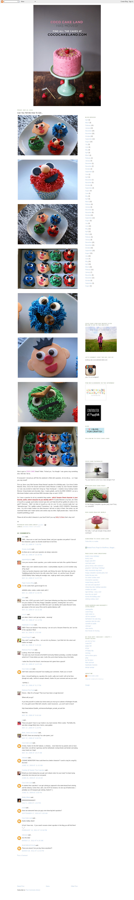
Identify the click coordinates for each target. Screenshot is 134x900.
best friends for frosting (92, 631)
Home (48, 886)
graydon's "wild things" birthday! (95, 568)
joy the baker (89, 660)
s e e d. (24, 614)
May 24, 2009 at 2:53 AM (31, 632)
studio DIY (88, 643)
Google (87, 685)
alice (23, 536)
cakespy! (88, 626)
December (88, 131)
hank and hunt (89, 662)
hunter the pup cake (91, 575)
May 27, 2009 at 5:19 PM (31, 728)
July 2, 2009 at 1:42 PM (31, 803)
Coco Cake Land (27, 669)
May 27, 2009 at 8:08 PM (31, 738)
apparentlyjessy (27, 559)
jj (22, 720)
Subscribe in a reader (91, 541)
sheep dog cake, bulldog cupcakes (95, 587)
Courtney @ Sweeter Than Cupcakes (33, 770)
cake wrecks (89, 628)
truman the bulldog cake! (92, 596)
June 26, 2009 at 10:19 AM (32, 778)
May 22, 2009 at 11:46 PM (32, 593)
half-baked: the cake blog (93, 619)
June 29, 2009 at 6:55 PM (32, 792)
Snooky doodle (26, 549)
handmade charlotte (91, 665)
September (88, 139)
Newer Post (20, 886)
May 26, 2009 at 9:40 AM (31, 715)
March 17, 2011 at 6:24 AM (32, 840)
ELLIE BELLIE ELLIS (28, 845)
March (87, 122)
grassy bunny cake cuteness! (94, 565)
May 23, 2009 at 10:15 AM (32, 610)
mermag (87, 653)
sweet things (89, 612)
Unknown (25, 757)
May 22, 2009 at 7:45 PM (31, 544)
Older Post (74, 886)
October (87, 136)
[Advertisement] (33, 871)
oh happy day (89, 650)
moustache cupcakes (91, 580)
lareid (23, 808)
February (88, 125)
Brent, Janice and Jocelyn (30, 732)
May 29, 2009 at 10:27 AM (32, 753)
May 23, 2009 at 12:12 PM (32, 620)
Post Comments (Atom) (33, 890)
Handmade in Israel (28, 625)
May (86, 150)
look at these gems (91, 655)
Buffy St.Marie (60, 517)
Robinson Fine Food (28, 650)
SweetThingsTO (27, 637)
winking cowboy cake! (92, 599)
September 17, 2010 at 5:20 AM (35, 813)
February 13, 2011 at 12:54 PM (34, 830)
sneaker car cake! (90, 589)
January (87, 128)
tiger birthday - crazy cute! (93, 592)
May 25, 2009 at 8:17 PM (31, 685)
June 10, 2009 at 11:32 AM (32, 765)
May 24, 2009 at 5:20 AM (31, 645)
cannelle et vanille (90, 623)
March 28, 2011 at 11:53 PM (33, 851)
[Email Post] (44, 524)
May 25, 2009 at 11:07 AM (32, 664)
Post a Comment (22, 855)
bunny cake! (89, 558)
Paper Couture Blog (28, 583)
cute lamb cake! (90, 563)
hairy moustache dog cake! (93, 570)
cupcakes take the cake (92, 621)
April (86, 120)
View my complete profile (94, 679)
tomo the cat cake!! (91, 594)
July (86, 144)
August (87, 141)
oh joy (87, 648)
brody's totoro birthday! (92, 556)
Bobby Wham (26, 797)
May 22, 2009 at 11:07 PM (32, 578)
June (86, 147)
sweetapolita (89, 609)
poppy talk (88, 646)
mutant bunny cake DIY (92, 582)
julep (86, 658)
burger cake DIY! (90, 561)
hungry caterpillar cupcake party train (96, 573)
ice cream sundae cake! (92, 577)
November (88, 133)
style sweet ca (89, 614)
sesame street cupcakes (31, 526)
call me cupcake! (90, 616)
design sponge (89, 667)
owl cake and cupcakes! (92, 585)
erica (23, 597)
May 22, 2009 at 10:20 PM (32, 555)
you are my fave (90, 641)
